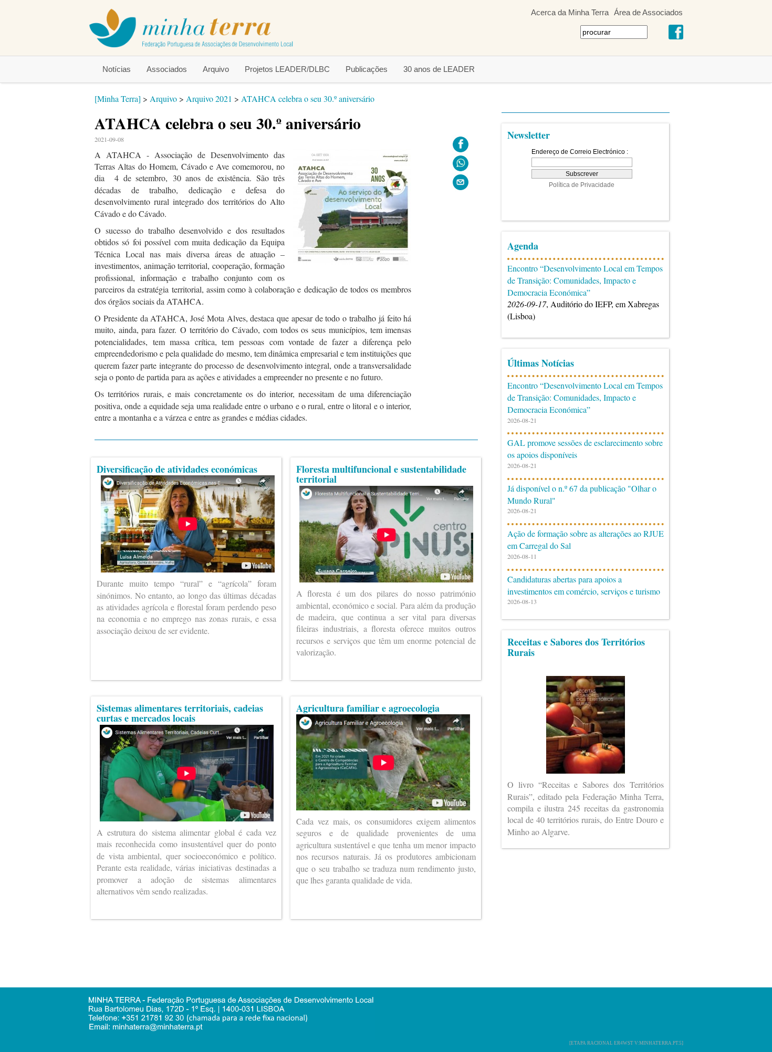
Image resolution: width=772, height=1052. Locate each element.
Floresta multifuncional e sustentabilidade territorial (381, 474)
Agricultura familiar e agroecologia (368, 708)
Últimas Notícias (540, 363)
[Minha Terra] (118, 98)
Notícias (116, 69)
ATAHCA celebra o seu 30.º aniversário (307, 98)
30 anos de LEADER (439, 69)
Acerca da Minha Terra (570, 12)
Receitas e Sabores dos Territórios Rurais (576, 647)
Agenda (522, 246)
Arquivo (216, 69)
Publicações (367, 69)
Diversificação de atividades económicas (177, 469)
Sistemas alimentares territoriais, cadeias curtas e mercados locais (180, 713)
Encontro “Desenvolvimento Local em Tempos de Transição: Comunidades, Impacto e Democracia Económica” (585, 280)
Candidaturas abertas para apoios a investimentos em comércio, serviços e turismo (583, 585)
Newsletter (528, 135)
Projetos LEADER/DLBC (287, 69)
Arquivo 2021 (209, 98)
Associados (167, 69)
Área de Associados (648, 12)
